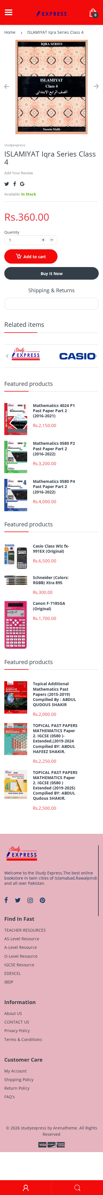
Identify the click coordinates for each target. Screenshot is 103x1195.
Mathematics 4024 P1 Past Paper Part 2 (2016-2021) (54, 410)
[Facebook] (14, 184)
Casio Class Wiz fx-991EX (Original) (51, 549)
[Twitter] (6, 184)
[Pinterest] (42, 900)
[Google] (22, 184)
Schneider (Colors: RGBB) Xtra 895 (51, 580)
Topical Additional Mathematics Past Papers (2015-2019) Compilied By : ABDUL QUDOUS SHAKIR (54, 694)
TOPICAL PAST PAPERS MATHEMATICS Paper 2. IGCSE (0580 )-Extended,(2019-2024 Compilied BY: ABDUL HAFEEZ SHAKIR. (55, 738)
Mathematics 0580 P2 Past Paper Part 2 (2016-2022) (54, 448)
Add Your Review (18, 172)
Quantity (11, 232)
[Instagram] (30, 900)
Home (9, 32)
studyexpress (14, 145)
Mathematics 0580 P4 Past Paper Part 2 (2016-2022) (54, 486)
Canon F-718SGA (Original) (49, 606)
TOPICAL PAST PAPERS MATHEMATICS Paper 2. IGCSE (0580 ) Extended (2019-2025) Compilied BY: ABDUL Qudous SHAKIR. (55, 785)
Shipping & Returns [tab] (51, 290)
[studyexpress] (51, 12)
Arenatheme (65, 1128)
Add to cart (34, 256)
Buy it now (52, 273)
